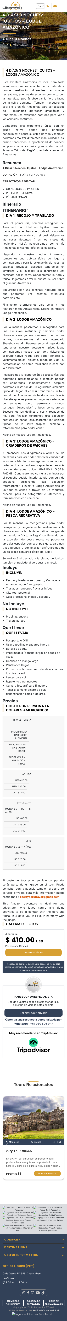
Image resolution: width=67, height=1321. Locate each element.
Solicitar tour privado (33, 1013)
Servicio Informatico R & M (45, 1310)
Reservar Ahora (34, 952)
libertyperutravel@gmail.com (39, 896)
